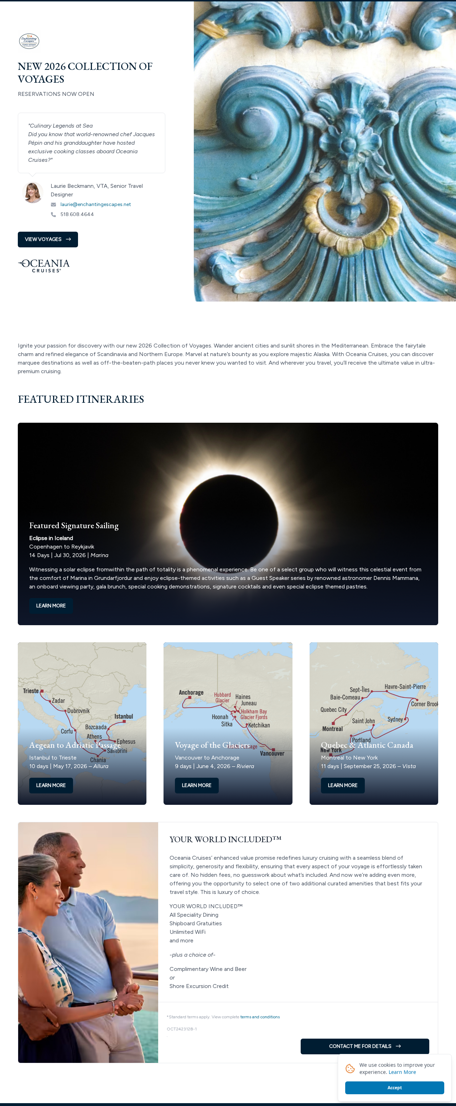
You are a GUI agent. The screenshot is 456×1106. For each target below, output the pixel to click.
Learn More (402, 1072)
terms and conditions (260, 1016)
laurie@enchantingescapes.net (96, 204)
